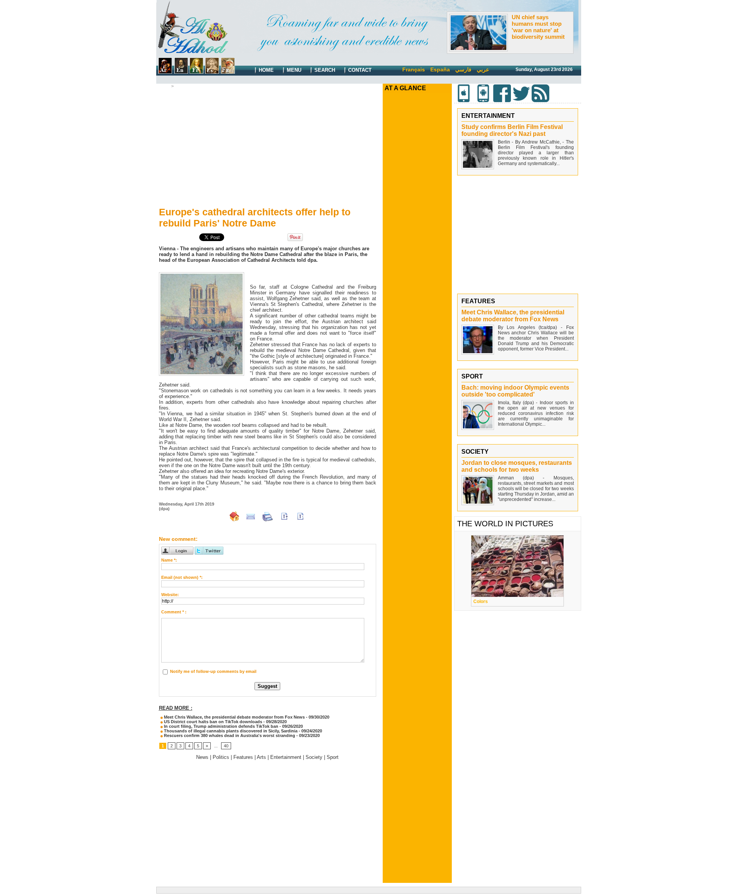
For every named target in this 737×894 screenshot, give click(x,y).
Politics (221, 757)
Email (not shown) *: (182, 577)
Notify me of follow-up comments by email (213, 671)
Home (265, 70)
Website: (170, 594)
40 (226, 746)
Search (324, 70)
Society (314, 757)
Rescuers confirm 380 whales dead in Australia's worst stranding (229, 735)
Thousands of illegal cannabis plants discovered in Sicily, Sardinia (231, 731)
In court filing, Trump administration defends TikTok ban (220, 726)
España (440, 69)
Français (413, 69)
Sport (333, 757)
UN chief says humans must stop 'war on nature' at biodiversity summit (538, 27)
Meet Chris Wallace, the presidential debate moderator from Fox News (234, 717)
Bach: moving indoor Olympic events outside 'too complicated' (515, 391)
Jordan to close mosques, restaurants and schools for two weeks (516, 466)
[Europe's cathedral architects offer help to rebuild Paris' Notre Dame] (201, 274)
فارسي (463, 69)
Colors (480, 601)
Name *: (169, 560)
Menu (293, 70)
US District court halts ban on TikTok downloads (212, 721)
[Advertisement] (267, 146)
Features (185, 86)
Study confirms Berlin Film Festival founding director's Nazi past (512, 130)
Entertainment (285, 757)
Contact (359, 70)
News (202, 757)
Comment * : (174, 612)
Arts (261, 757)
